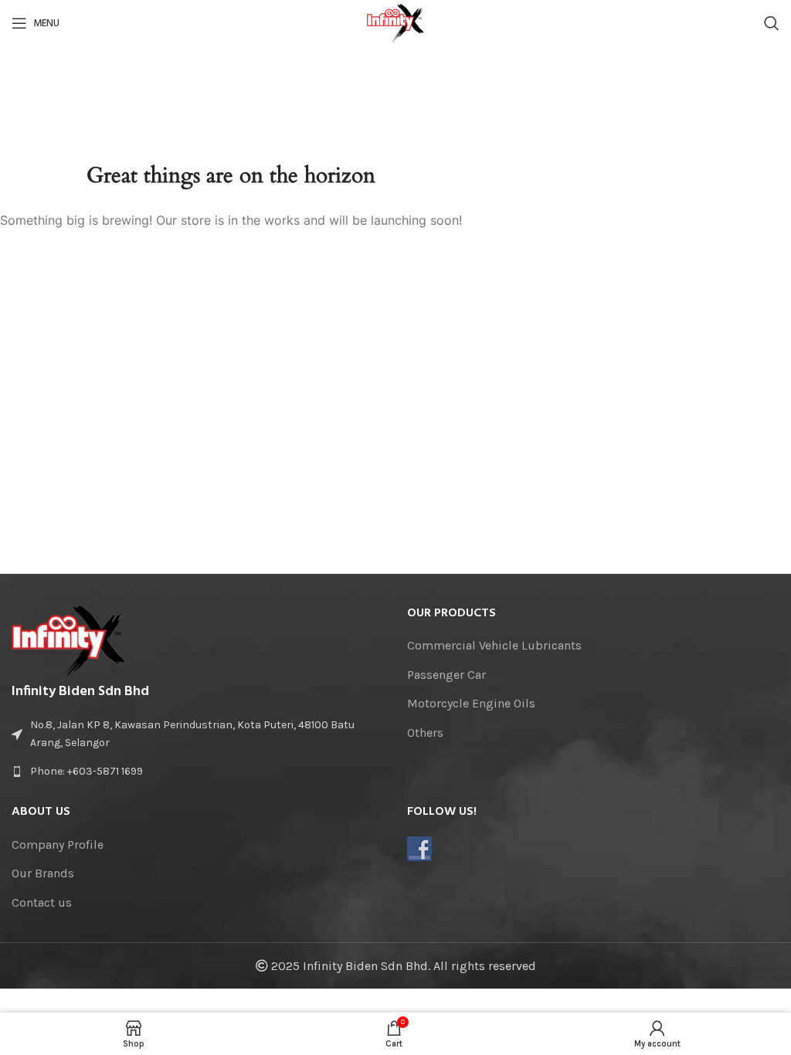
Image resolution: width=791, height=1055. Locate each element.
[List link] (198, 771)
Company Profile (58, 844)
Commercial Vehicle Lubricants (494, 645)
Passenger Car (446, 674)
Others (425, 732)
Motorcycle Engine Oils (471, 703)
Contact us (42, 902)
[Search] (771, 23)
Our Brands (43, 873)
